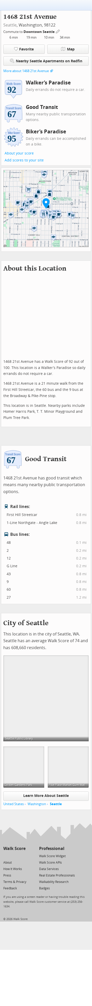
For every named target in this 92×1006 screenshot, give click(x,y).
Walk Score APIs (50, 862)
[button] (46, 203)
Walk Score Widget (52, 856)
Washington (37, 804)
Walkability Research (53, 882)
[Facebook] (14, 856)
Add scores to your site (24, 160)
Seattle (10, 25)
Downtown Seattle (39, 32)
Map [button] (71, 49)
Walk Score (14, 848)
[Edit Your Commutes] (58, 31)
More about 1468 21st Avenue (26, 71)
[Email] (22, 856)
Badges (44, 888)
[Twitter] (6, 856)
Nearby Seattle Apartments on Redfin (49, 61)
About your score (19, 153)
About (7, 862)
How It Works (12, 869)
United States (13, 804)
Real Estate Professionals (57, 875)
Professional (51, 848)
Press (7, 875)
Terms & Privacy (14, 882)
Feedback (10, 888)
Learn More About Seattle (46, 796)
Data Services (49, 869)
